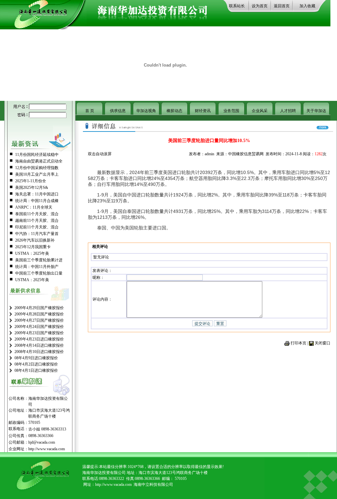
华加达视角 (146, 110)
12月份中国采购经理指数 (37, 167)
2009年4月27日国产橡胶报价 (39, 320)
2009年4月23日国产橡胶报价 (39, 333)
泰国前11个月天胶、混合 (37, 214)
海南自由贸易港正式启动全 (39, 161)
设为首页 (260, 6)
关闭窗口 (322, 343)
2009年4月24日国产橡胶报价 (39, 326)
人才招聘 (288, 110)
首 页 (89, 110)
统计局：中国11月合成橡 (37, 200)
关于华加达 (316, 110)
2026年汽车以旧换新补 (35, 240)
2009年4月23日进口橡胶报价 (39, 339)
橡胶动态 (174, 110)
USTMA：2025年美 (32, 253)
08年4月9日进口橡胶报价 (36, 358)
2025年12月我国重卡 (33, 247)
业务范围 (231, 110)
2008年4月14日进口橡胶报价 (39, 345)
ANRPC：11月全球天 (33, 207)
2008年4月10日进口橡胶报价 (39, 351)
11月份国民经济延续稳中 (37, 154)
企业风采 (260, 110)
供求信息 (118, 110)
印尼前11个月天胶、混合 (37, 227)
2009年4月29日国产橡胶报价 (39, 308)
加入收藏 (307, 6)
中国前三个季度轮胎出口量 (39, 273)
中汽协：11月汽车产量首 (37, 233)
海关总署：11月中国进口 (37, 194)
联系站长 (237, 6)
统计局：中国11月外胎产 (37, 266)
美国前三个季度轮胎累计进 (39, 260)
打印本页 (298, 343)
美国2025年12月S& (31, 187)
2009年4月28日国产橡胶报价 (39, 314)
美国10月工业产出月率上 (37, 174)
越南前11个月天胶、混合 (37, 220)
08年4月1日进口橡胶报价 (36, 370)
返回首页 (282, 6)
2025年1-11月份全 (30, 181)
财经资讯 (203, 110)
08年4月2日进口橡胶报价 (36, 364)
